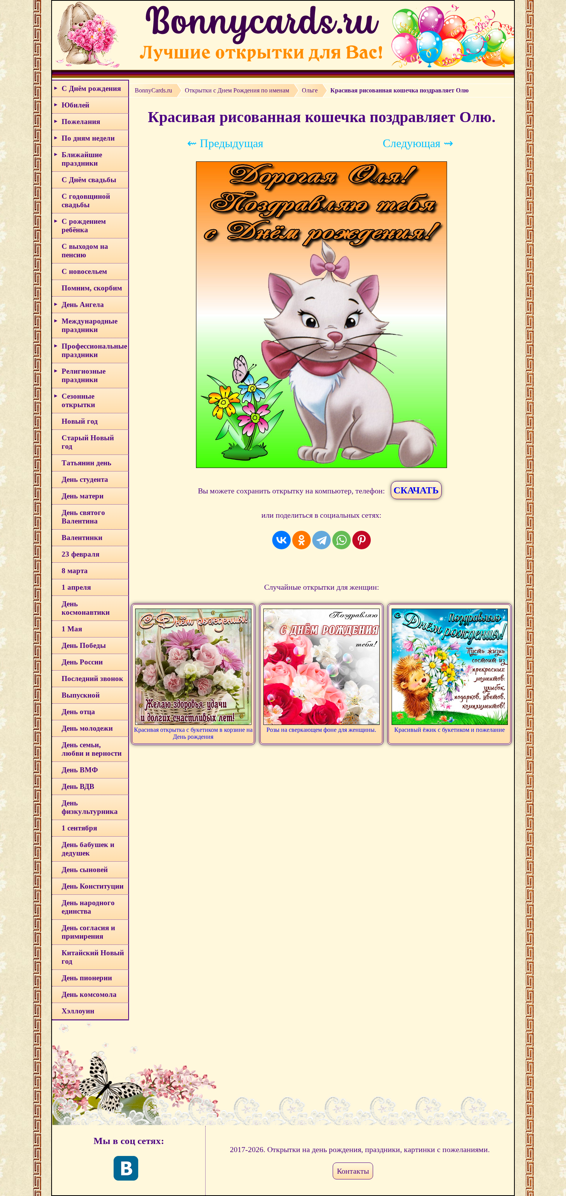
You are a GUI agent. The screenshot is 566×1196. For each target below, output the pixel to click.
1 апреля (76, 587)
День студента (85, 479)
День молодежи (87, 728)
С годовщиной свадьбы (86, 200)
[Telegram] (321, 540)
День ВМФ (80, 770)
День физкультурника (90, 807)
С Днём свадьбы (89, 180)
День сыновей (85, 870)
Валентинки (82, 537)
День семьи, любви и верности (92, 749)
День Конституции (93, 886)
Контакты (353, 1171)
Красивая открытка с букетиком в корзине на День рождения (193, 733)
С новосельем (84, 271)
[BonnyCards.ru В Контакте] (126, 1168)
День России (82, 662)
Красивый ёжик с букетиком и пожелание (449, 729)
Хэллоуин (78, 1011)
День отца (78, 712)
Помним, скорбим (92, 288)
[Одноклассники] (301, 540)
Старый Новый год (88, 442)
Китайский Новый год (93, 957)
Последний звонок (92, 678)
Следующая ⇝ (418, 143)
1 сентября (79, 828)
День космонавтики (86, 608)
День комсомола (89, 994)
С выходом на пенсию (85, 250)
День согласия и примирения (88, 932)
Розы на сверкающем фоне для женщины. (321, 729)
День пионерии (87, 978)
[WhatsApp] (341, 540)
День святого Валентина (83, 516)
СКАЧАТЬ (416, 490)
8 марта (75, 571)
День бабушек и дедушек (88, 848)
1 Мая (72, 629)
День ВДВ (78, 786)
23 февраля (80, 554)
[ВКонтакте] (281, 540)
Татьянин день (86, 463)
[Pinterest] (361, 540)
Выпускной (81, 695)
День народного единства (88, 907)
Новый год (80, 421)
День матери (83, 496)
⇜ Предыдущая (225, 143)
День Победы (84, 645)
